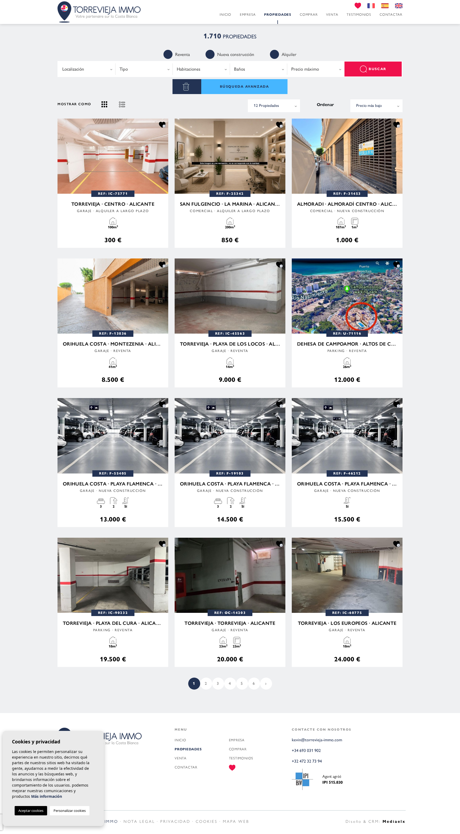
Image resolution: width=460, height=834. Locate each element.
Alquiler (289, 54)
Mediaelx (394, 821)
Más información (46, 796)
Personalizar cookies (70, 810)
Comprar (309, 15)
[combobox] (87, 69)
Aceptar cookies (30, 810)
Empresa (248, 15)
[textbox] (86, 69)
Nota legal (139, 821)
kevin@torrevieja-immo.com (317, 739)
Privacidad (175, 821)
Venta (332, 15)
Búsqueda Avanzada (244, 86)
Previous (63, 156)
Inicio (225, 15)
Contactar (391, 15)
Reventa (182, 54)
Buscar (377, 69)
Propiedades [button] (277, 15)
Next (163, 156)
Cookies (206, 821)
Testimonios (359, 15)
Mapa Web (236, 821)
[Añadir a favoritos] (162, 124)
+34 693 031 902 (306, 750)
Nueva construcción (235, 54)
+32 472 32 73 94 (307, 761)
